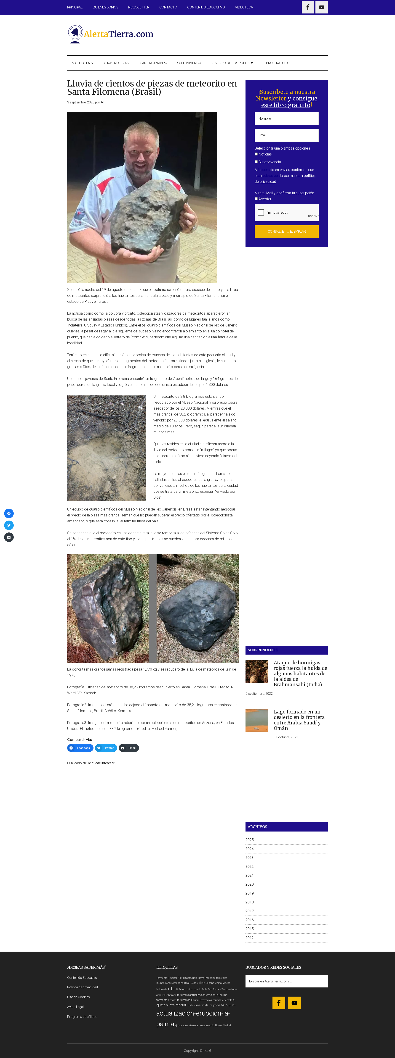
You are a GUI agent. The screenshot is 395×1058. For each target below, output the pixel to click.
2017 (250, 911)
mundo (197, 989)
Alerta (181, 977)
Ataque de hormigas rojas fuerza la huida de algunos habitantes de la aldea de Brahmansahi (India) (300, 673)
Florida (195, 1000)
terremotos (183, 1000)
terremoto (183, 995)
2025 (250, 840)
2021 (250, 875)
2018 (250, 902)
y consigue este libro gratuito (289, 102)
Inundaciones (164, 983)
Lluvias (191, 1005)
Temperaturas (230, 989)
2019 (250, 893)
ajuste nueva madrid (171, 1005)
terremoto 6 (228, 1000)
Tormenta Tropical (166, 977)
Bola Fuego (190, 983)
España (210, 983)
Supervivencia (269, 162)
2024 (250, 849)
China (218, 983)
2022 (250, 866)
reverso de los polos (207, 1005)
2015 (250, 929)
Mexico (226, 983)
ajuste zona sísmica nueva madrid (194, 1025)
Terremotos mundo (210, 1000)
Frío (223, 1005)
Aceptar (264, 199)
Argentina (178, 983)
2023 (250, 857)
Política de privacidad (82, 987)
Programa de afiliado (82, 1017)
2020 (250, 884)
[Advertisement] (244, 34)
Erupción (230, 1005)
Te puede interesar (101, 763)
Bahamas (170, 995)
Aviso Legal (75, 1007)
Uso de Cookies (78, 997)
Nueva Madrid (223, 1025)
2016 (250, 920)
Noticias (265, 154)
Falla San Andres (211, 989)
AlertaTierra (110, 34)
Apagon (172, 1000)
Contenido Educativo (82, 977)
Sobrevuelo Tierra (194, 977)
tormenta (161, 1000)
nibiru (173, 988)
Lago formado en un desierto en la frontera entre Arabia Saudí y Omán (299, 720)
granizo (160, 995)
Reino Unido (185, 989)
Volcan (201, 982)
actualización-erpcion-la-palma (208, 995)
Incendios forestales (216, 977)
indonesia (161, 989)
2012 (250, 938)
